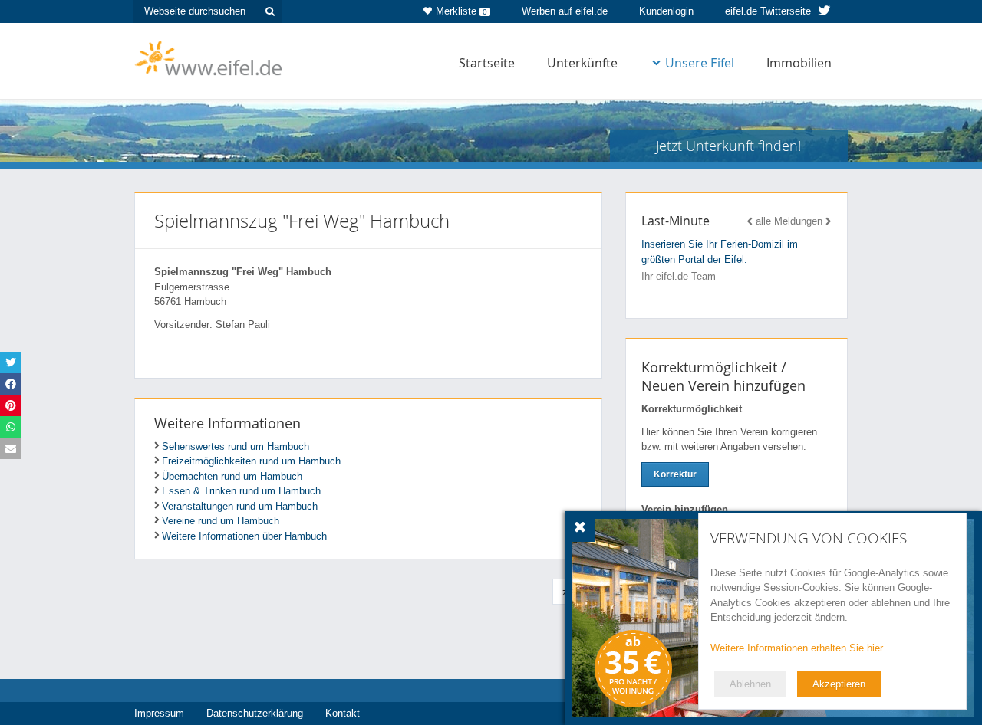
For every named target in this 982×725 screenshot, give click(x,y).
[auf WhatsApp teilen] (10, 427)
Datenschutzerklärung (254, 713)
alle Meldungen (789, 221)
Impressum (159, 713)
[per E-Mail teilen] (10, 448)
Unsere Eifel (699, 62)
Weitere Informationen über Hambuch (244, 536)
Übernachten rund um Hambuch (232, 476)
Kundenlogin (666, 11)
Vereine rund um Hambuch (220, 521)
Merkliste (461, 11)
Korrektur (675, 474)
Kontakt (342, 713)
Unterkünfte (582, 62)
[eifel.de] (209, 56)
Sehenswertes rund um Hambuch (235, 446)
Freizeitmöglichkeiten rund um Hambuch (251, 461)
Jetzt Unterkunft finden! (728, 145)
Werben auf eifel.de (565, 11)
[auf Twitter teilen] (10, 362)
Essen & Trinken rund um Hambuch (241, 491)
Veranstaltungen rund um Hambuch (240, 506)
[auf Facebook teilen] (10, 384)
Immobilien (799, 62)
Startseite (487, 62)
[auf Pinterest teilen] (10, 405)
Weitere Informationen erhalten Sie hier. (797, 648)
